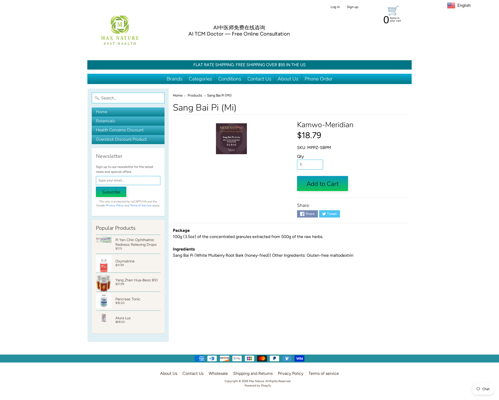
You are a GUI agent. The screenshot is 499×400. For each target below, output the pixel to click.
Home (101, 112)
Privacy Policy (115, 205)
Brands (174, 79)
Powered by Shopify (258, 385)
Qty (300, 156)
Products (195, 95)
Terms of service (323, 373)
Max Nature (256, 381)
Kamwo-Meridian (325, 125)
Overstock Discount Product (121, 139)
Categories (200, 79)
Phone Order (319, 79)
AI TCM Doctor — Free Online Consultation (239, 33)
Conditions (229, 79)
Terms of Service (141, 205)
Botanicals (105, 121)
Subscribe (111, 192)
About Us (288, 79)
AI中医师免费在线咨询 (239, 27)
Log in (335, 7)
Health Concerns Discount (119, 130)
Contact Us (259, 79)
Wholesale (218, 373)
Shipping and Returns (253, 373)
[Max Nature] (119, 30)
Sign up (352, 7)
